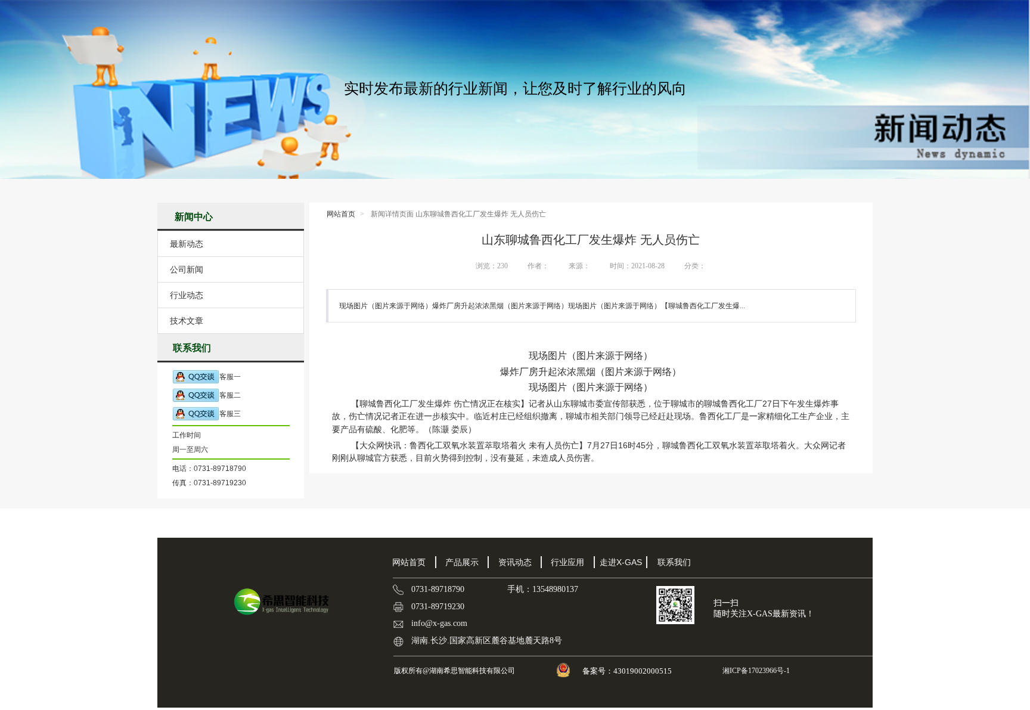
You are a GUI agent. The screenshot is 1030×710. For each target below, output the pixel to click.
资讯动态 (515, 562)
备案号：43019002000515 (628, 670)
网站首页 (341, 214)
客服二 (230, 395)
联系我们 (674, 562)
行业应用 (567, 562)
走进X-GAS (621, 562)
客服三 (230, 414)
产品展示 (462, 562)
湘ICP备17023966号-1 (755, 670)
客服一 (230, 377)
